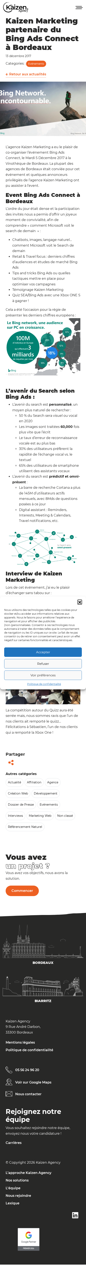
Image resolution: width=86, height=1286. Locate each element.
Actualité (14, 782)
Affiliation (34, 782)
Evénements (36, 63)
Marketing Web (40, 816)
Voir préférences (43, 675)
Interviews (15, 816)
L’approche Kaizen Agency (28, 1173)
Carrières (14, 1143)
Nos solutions (17, 1180)
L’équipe (13, 1188)
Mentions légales (20, 1042)
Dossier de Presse (21, 804)
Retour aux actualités (27, 74)
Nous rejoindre (18, 1196)
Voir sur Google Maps (33, 1082)
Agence (52, 782)
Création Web (18, 793)
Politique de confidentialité (44, 684)
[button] (80, 602)
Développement (45, 793)
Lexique (12, 1203)
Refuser (43, 664)
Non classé (65, 816)
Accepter (43, 652)
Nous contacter (28, 1094)
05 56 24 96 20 (27, 1070)
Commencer (22, 891)
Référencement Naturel (25, 827)
